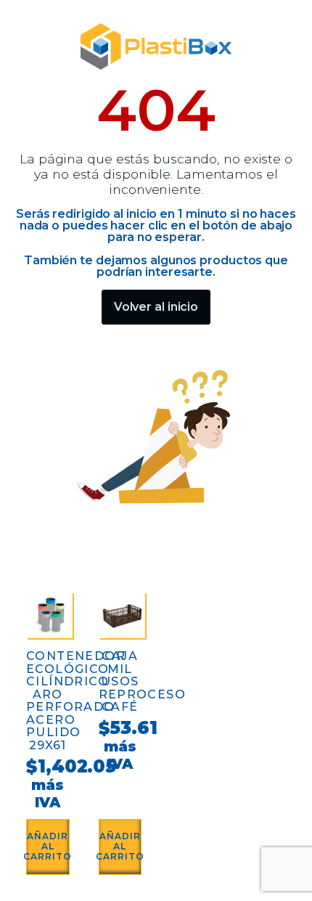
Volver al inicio (156, 307)
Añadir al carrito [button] (48, 847)
